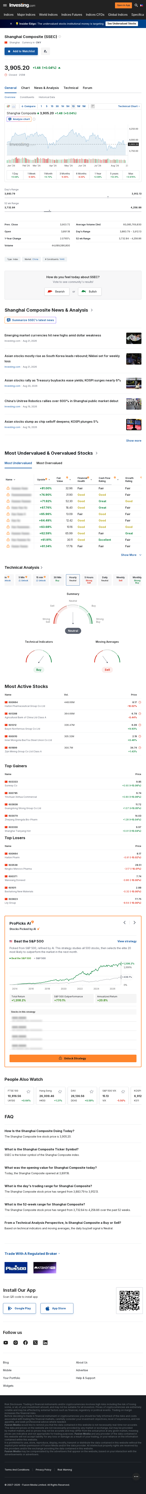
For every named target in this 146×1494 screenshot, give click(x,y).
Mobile (7, 1370)
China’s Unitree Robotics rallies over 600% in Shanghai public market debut (61, 401)
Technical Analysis (22, 567)
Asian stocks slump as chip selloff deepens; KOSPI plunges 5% (51, 421)
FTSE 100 (13, 1090)
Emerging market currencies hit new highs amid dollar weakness (53, 335)
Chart (25, 88)
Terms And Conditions (17, 1469)
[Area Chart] (14, 106)
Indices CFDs (95, 14)
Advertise (82, 1370)
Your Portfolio (11, 1378)
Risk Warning (65, 1469)
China (35, 259)
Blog (6, 1362)
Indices (8, 14)
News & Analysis (46, 88)
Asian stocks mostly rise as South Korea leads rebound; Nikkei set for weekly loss (62, 358)
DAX (73, 1090)
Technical (70, 88)
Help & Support (85, 1378)
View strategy (126, 941)
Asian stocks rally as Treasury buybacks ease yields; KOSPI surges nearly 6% (63, 380)
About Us (81, 1362)
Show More (128, 554)
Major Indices (26, 14)
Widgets (8, 1385)
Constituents (27, 97)
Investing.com (12, 366)
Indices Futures (71, 14)
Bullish (93, 291)
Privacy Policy (43, 1469)
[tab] (23, 580)
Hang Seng (45, 1090)
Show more (133, 440)
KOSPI (137, 1090)
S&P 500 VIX (109, 1090)
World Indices (48, 14)
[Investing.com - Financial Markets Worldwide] (22, 5)
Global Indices (118, 14)
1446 (62, 259)
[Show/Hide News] (93, 106)
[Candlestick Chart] (8, 106)
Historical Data (47, 97)
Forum (87, 88)
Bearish (60, 291)
